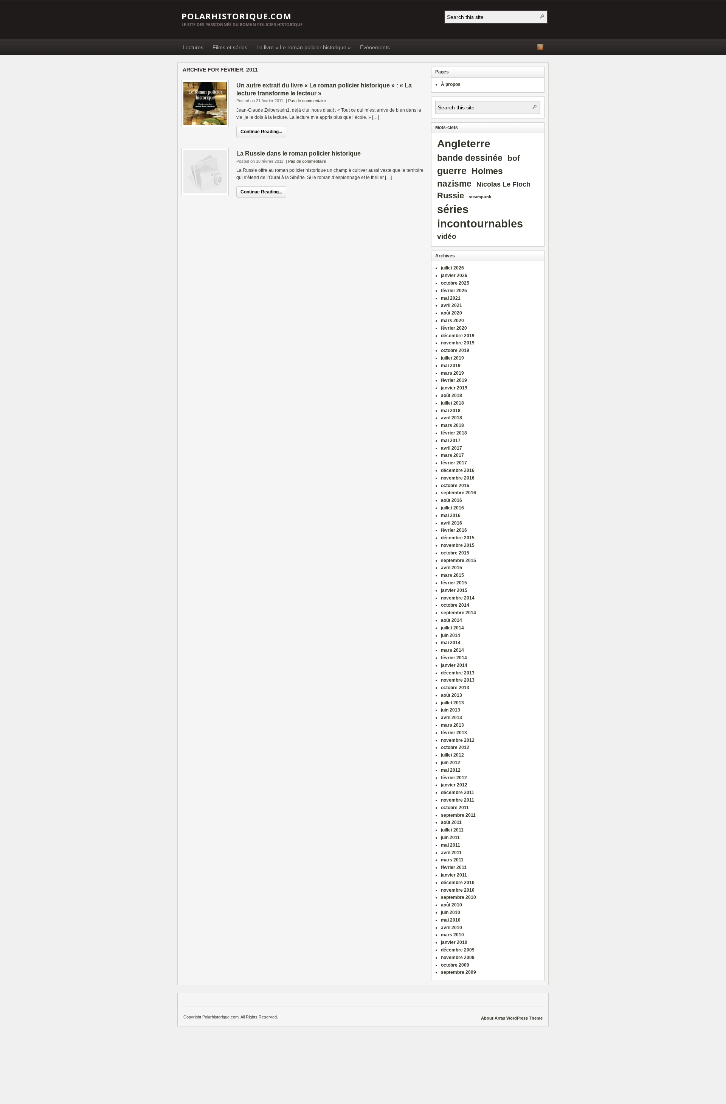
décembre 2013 (458, 673)
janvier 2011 (454, 875)
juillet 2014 (452, 628)
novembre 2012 (458, 740)
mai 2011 (450, 845)
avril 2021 (451, 305)
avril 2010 (451, 927)
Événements (375, 47)
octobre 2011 (455, 807)
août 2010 (451, 905)
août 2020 (451, 313)
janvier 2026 (454, 275)
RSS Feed (540, 47)
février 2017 (454, 463)
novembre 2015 (458, 545)
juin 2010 (450, 912)
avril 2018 (451, 417)
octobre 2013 (455, 687)
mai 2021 (451, 298)
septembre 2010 (458, 897)
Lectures (193, 47)
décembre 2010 (458, 882)
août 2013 (451, 695)
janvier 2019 (454, 388)
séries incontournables (480, 216)
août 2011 (451, 822)
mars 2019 (452, 373)
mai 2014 (451, 642)
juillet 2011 (452, 830)
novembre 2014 (458, 598)
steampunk (480, 197)
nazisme (454, 183)
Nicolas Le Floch (503, 184)
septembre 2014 (458, 612)
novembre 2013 (458, 680)
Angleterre (463, 143)
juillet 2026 (452, 268)
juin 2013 (450, 710)
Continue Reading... (261, 131)
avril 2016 (451, 523)
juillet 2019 (452, 358)
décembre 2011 (457, 792)
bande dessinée (470, 158)
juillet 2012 (452, 755)
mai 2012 (451, 770)
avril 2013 (451, 717)
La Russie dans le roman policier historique (298, 153)
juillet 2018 (452, 403)
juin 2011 (450, 837)
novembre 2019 (458, 343)
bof (513, 158)
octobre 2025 (455, 283)
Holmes (487, 171)
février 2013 (454, 732)
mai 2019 (451, 365)
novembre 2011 (457, 800)
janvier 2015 (454, 590)
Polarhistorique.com (237, 16)
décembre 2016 (458, 470)
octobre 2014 (455, 605)
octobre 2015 (455, 553)
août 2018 (451, 395)
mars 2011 (452, 860)
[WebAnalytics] (465, 1018)
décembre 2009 (458, 950)
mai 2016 (451, 515)
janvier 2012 (454, 785)
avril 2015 (451, 567)
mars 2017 (452, 455)
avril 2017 (451, 448)
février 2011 (454, 867)
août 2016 (451, 500)
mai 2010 (451, 920)
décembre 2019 (458, 335)
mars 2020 (452, 320)
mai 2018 (451, 410)
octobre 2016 (455, 485)
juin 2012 (450, 762)
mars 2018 (452, 425)
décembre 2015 (458, 537)
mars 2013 (452, 725)
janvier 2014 (454, 665)
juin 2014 (450, 635)
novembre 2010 (458, 890)
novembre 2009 (458, 957)
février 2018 (454, 433)
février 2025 (454, 290)
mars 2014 (452, 650)
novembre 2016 (458, 478)
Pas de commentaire (307, 100)
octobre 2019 (455, 350)
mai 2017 (451, 440)
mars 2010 (452, 934)
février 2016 (454, 530)
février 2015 (454, 582)
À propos (451, 84)
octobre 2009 (455, 965)
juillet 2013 (452, 702)
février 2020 (454, 328)
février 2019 (454, 380)
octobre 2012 (455, 747)
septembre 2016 (458, 492)
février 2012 (454, 777)
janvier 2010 (454, 942)
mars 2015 (452, 575)
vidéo (446, 236)
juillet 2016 (452, 508)
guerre (452, 170)
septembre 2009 (458, 972)
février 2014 (454, 657)
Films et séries (230, 47)
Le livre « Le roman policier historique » (303, 47)
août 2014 (451, 620)
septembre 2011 (458, 815)
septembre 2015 (458, 560)
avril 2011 (451, 852)
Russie (450, 195)
